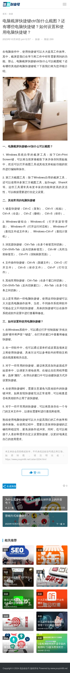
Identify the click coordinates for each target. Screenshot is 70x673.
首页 (5, 13)
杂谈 (37, 39)
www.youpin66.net (58, 668)
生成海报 (11, 486)
